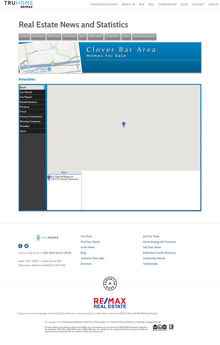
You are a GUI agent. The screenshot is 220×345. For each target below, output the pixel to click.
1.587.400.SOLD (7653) (104, 4)
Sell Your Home (152, 247)
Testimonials (150, 263)
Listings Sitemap (153, 322)
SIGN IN (213, 4)
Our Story (86, 236)
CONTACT (198, 4)
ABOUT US (128, 4)
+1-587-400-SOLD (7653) (55, 253)
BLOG (184, 4)
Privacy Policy (117, 322)
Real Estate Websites (72, 322)
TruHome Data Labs (92, 258)
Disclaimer (130, 322)
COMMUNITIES (167, 4)
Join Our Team (151, 236)
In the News (88, 247)
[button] (123, 125)
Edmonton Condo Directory (159, 252)
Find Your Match (90, 241)
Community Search (154, 258)
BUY (141, 4)
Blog (83, 252)
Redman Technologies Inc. (97, 322)
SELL (151, 4)
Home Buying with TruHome (159, 241)
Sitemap (140, 322)
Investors (86, 263)
